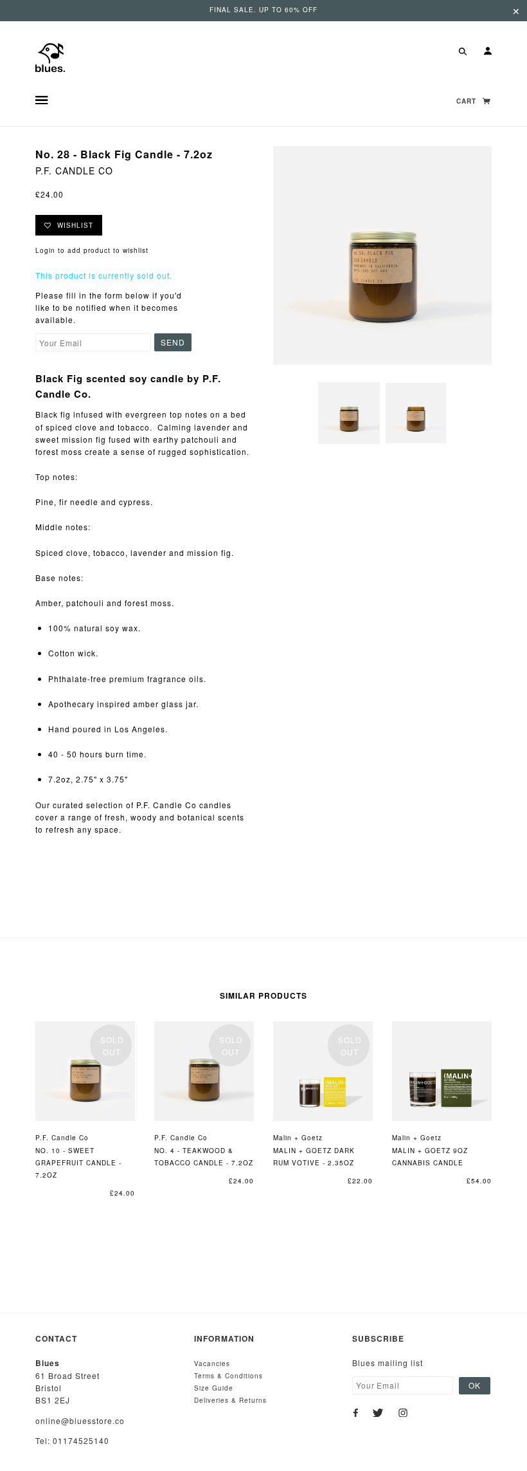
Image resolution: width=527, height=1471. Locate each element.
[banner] (50, 56)
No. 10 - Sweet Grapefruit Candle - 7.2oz (78, 1163)
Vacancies (212, 1363)
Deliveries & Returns (230, 1400)
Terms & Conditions (228, 1375)
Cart (467, 101)
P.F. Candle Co (74, 170)
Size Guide (213, 1387)
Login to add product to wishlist (91, 250)
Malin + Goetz (298, 1137)
